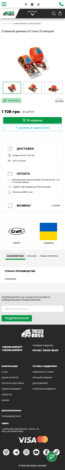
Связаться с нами (43, 372)
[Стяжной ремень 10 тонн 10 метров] (32, 60)
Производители (11, 416)
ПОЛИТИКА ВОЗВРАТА (44, 389)
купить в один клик (34, 127)
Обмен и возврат (11, 389)
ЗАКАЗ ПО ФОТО (10, 377)
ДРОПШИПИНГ (40, 383)
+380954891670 (12, 350)
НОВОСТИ (7, 394)
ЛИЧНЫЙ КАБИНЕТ (42, 377)
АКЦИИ (5, 400)
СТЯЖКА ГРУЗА (7, 24)
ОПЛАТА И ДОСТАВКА (13, 383)
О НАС (5, 372)
